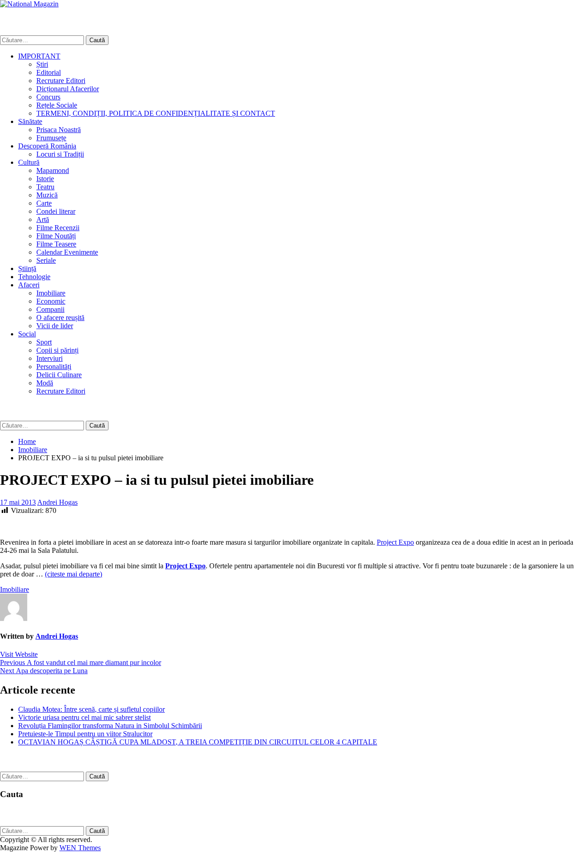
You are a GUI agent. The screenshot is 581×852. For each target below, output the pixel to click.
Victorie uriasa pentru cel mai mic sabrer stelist (84, 717)
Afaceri (28, 285)
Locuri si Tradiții (60, 154)
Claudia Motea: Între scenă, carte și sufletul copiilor (91, 709)
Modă (44, 383)
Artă (42, 219)
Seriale (46, 260)
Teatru (45, 187)
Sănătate (30, 121)
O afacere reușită (60, 317)
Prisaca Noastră (58, 129)
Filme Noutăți (56, 236)
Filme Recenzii (57, 227)
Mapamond (52, 170)
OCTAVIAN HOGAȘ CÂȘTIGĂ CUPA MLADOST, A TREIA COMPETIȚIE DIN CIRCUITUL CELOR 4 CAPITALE (197, 742)
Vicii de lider (54, 326)
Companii (50, 309)
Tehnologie (34, 277)
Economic (50, 301)
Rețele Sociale (56, 105)
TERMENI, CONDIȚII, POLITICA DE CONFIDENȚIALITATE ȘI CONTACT (155, 113)
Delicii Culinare (59, 375)
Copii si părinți (57, 350)
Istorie (45, 178)
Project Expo (395, 542)
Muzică (47, 195)
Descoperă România (47, 146)
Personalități (53, 366)
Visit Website (19, 654)
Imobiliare (50, 293)
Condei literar (55, 211)
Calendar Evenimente (67, 252)
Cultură (28, 162)
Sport (44, 342)
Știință (27, 268)
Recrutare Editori (60, 80)
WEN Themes (80, 848)
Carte (44, 203)
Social (27, 334)
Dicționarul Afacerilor (67, 89)
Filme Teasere (56, 244)
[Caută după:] (43, 40)
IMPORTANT (39, 56)
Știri (42, 64)
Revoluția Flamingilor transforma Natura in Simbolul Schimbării (110, 725)
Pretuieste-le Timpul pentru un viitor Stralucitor (85, 734)
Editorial (48, 72)
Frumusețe (51, 138)
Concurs (48, 97)
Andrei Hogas (57, 502)
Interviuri (49, 358)
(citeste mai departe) (73, 574)
